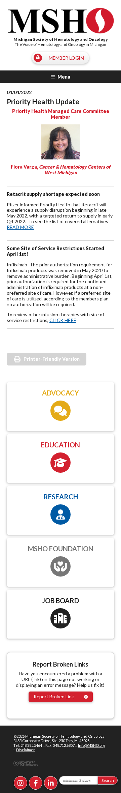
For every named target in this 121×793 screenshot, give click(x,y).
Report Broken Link (54, 696)
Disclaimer (25, 749)
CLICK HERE (62, 320)
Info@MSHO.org (91, 745)
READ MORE (20, 227)
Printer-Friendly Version (52, 359)
